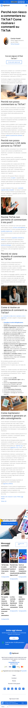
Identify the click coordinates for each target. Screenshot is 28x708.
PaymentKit (24, 671)
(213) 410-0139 (14, 664)
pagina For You (14, 447)
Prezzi (14, 675)
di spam (13, 177)
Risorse (14, 681)
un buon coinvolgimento (19, 227)
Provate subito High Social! (14, 62)
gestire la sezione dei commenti (14, 135)
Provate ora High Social (9, 523)
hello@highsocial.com (14, 662)
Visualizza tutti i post (21, 544)
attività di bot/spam (6, 245)
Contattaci (14, 678)
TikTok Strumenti (15, 44)
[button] (26, 5)
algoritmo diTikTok (8, 483)
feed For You (19, 445)
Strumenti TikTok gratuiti (14, 683)
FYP (20, 447)
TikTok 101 (3, 501)
